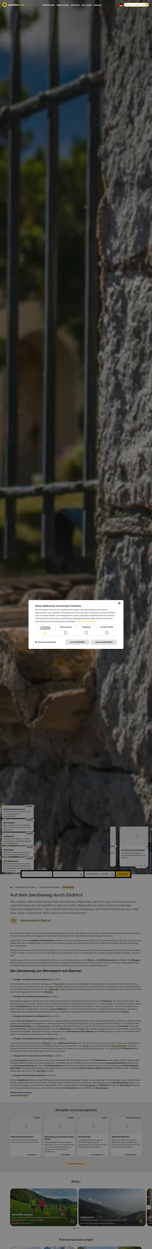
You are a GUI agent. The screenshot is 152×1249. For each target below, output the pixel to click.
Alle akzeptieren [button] (103, 642)
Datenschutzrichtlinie (86, 621)
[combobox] (119, 603)
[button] (45, 642)
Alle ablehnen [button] (77, 642)
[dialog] (76, 624)
